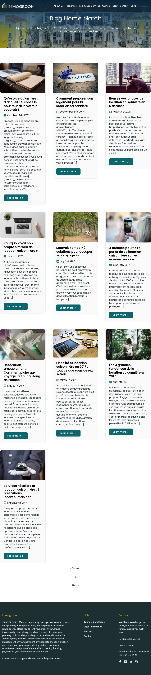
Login (134, 5)
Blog (115, 5)
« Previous (75, 568)
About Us (58, 5)
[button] (144, 6)
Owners (106, 5)
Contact (124, 5)
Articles (88, 631)
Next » (75, 585)
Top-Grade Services (89, 5)
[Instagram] (136, 661)
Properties (71, 5)
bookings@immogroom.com (134, 651)
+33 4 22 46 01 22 (128, 655)
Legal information (93, 627)
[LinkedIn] (130, 661)
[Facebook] (120, 661)
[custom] (125, 661)
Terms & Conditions (94, 622)
